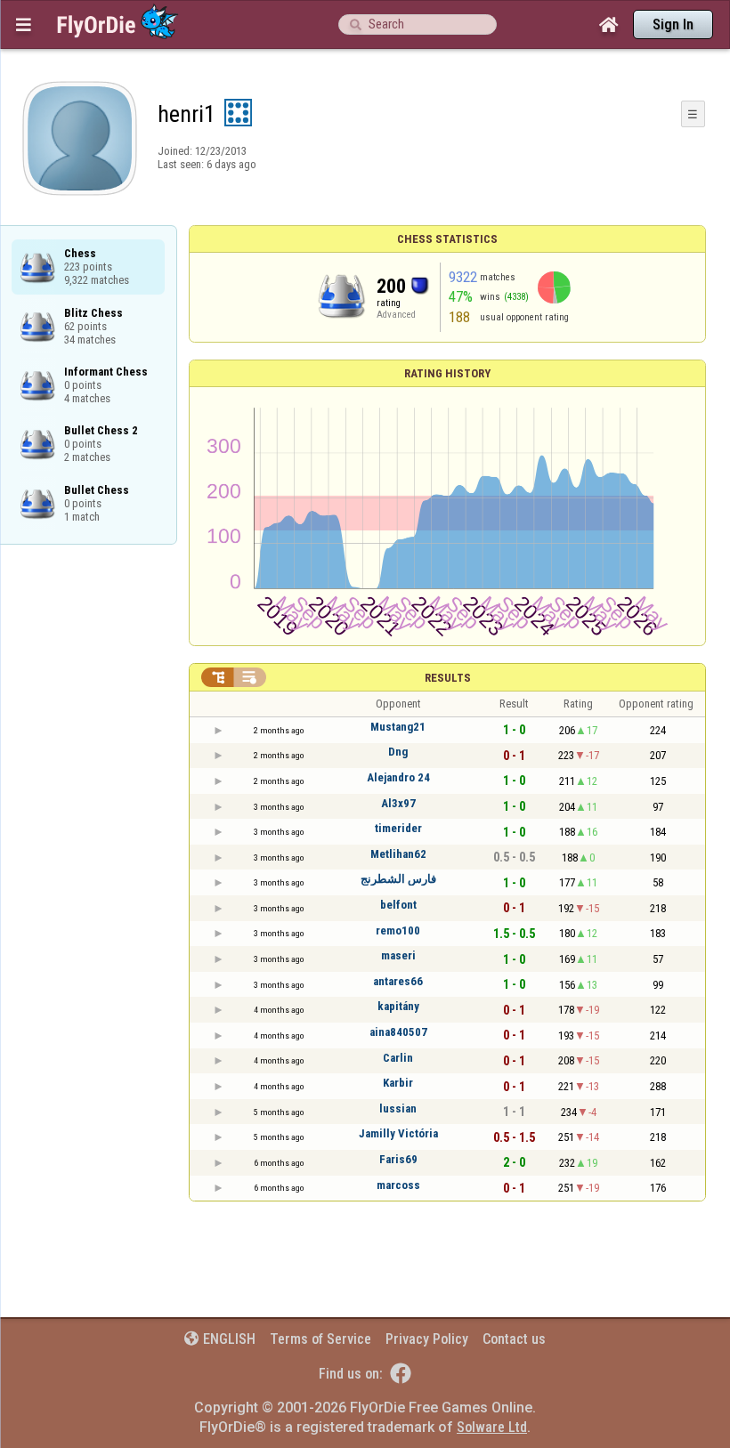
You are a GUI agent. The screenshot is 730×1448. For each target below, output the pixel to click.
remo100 (398, 930)
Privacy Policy (426, 1339)
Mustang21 (398, 726)
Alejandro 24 (398, 777)
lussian (398, 1108)
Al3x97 (398, 803)
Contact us (514, 1339)
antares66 (398, 981)
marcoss (398, 1185)
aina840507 (398, 1032)
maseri (398, 955)
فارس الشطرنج (398, 879)
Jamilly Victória (398, 1133)
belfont (398, 904)
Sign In (673, 24)
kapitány (398, 1006)
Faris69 (398, 1159)
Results (448, 677)
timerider (398, 828)
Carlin (398, 1057)
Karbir (398, 1082)
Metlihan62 (398, 854)
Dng (398, 751)
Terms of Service (320, 1339)
